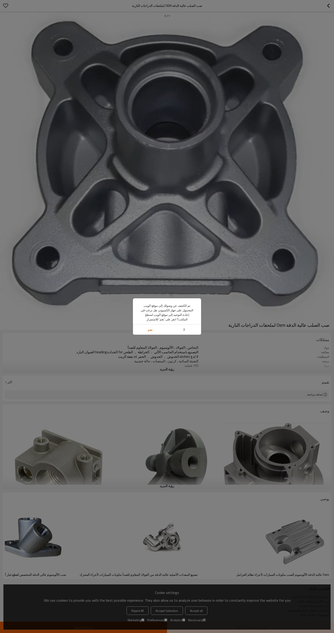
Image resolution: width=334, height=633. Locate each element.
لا (184, 329)
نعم (150, 329)
